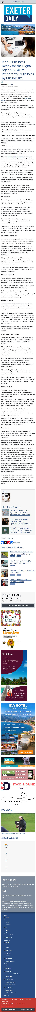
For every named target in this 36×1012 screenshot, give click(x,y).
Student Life (9, 990)
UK (6, 927)
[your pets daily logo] (18, 762)
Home (5, 915)
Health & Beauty (10, 982)
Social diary (9, 987)
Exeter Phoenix (10, 961)
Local (7, 922)
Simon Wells (10, 84)
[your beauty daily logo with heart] (18, 799)
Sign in (7, 917)
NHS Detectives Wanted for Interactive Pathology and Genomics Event (20, 563)
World (7, 930)
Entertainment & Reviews (13, 974)
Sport (5, 933)
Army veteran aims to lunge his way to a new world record (21, 553)
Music (7, 945)
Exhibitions (9, 950)
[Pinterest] (8, 542)
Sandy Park (9, 958)
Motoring (6, 995)
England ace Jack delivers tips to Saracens (13, 833)
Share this (16, 543)
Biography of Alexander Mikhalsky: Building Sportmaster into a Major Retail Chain (20, 522)
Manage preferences (9, 1009)
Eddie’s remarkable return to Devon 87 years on (20, 580)
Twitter (7, 886)
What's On (7, 940)
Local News (12, 556)
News (5, 920)
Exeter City (9, 937)
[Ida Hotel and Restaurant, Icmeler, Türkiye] (18, 729)
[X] (5, 542)
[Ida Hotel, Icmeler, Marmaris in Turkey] (18, 29)
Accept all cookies (26, 1009)
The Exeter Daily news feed (17, 895)
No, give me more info (8, 1006)
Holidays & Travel (11, 993)
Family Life (9, 976)
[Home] (18, 13)
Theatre (8, 947)
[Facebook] (2, 542)
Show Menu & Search (18, 1)
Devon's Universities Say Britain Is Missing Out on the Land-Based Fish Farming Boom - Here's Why (21, 531)
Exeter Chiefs (9, 935)
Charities (19, 556)
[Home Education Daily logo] (18, 774)
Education (8, 971)
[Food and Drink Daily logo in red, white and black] (18, 786)
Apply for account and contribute (18, 605)
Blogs (7, 966)
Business (10, 538)
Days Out (8, 953)
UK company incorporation (15, 156)
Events (7, 942)
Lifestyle (6, 964)
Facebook (15, 886)
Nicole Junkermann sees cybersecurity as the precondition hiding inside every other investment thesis (21, 513)
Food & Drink (9, 979)
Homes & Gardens (11, 984)
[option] (18, 29)
